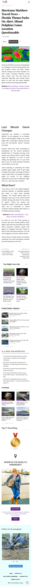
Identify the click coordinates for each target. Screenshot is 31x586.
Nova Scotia (18, 513)
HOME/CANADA (15, 508)
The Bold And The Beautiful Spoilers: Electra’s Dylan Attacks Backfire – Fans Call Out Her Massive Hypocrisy (16, 381)
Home (10, 573)
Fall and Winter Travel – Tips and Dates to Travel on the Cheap (8, 253)
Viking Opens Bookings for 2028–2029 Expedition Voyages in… (18, 340)
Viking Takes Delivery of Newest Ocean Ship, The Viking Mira (19, 327)
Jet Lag (5, 293)
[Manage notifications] (27, 582)
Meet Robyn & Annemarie (10, 576)
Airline (18, 275)
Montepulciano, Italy (21, 512)
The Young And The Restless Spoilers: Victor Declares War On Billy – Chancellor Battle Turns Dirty (15, 374)
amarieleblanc (15, 534)
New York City (12, 512)
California (6, 275)
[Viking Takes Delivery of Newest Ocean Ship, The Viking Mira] (5, 328)
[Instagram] (27, 558)
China (22, 513)
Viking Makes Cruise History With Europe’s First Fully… (17, 334)
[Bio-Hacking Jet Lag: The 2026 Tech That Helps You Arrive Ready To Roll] (9, 291)
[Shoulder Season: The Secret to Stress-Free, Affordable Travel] (22, 291)
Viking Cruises (20, 399)
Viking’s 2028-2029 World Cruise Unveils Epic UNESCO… (19, 320)
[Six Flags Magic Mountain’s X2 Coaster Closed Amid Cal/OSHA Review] (9, 272)
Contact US (18, 573)
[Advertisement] (15, 108)
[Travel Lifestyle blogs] (15, 441)
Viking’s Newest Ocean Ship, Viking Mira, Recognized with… (18, 313)
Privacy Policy (15, 579)
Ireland (13, 513)
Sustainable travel (21, 293)
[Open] (15, 546)
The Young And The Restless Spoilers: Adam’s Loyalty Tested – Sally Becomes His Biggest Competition (15, 358)
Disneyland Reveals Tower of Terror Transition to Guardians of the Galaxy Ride (23, 255)
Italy (25, 513)
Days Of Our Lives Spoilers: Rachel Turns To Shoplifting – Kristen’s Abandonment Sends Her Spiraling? (15, 364)
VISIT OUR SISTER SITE (15, 351)
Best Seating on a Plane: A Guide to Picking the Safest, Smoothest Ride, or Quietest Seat (15, 88)
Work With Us (24, 576)
